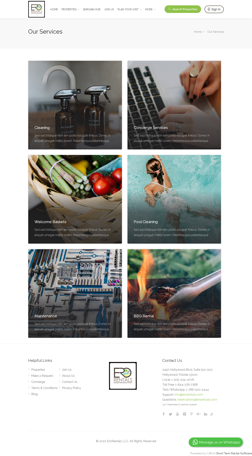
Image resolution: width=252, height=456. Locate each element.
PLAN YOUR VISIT (128, 9)
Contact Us (69, 382)
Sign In (215, 9)
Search (184, 9)
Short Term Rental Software (234, 453)
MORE (149, 9)
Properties (38, 369)
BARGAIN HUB (91, 9)
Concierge (38, 382)
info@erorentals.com (189, 394)
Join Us (67, 369)
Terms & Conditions (44, 388)
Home (198, 31)
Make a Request (42, 376)
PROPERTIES (69, 9)
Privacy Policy (71, 388)
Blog (34, 394)
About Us (68, 376)
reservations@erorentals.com (197, 399)
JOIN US (109, 9)
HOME (54, 9)
